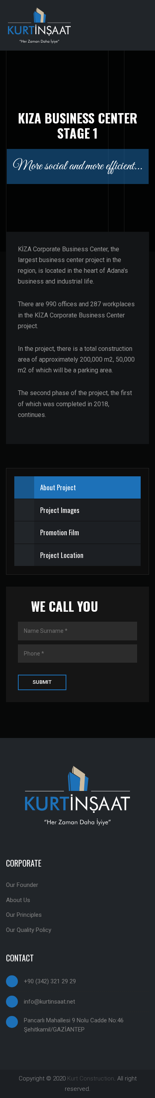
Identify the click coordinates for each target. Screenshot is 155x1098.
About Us (18, 900)
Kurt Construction (90, 1078)
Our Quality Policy (28, 930)
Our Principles (24, 914)
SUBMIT (42, 682)
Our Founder (22, 885)
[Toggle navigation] (140, 25)
